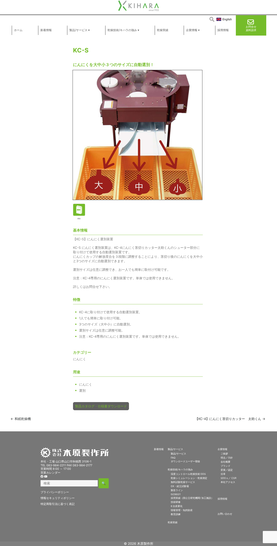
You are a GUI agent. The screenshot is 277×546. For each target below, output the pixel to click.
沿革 (223, 473)
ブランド (225, 465)
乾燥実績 (172, 522)
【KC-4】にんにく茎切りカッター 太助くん (230, 419)
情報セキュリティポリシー (58, 498)
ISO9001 (176, 494)
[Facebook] (42, 476)
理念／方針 (227, 457)
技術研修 (175, 502)
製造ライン (177, 490)
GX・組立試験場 (180, 486)
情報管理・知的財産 (182, 510)
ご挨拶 (224, 453)
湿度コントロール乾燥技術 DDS (188, 473)
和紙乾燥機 (21, 419)
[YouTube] (45, 476)
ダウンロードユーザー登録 (185, 461)
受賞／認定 (227, 469)
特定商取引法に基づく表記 (58, 504)
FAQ (173, 457)
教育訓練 (175, 514)
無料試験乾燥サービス (183, 482)
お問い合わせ (225, 513)
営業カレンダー (50, 472)
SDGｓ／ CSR (228, 478)
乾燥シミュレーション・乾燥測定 (189, 478)
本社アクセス (228, 482)
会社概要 (225, 461)
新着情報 (159, 449)
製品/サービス (175, 449)
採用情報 (222, 498)
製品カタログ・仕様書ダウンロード (101, 406)
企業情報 (222, 449)
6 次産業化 (177, 506)
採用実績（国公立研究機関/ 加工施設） (192, 497)
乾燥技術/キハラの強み (180, 469)
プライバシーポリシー (55, 492)
